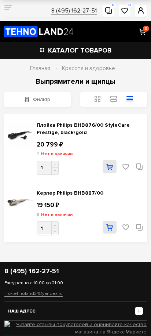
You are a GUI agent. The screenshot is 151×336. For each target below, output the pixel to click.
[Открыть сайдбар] (8, 7)
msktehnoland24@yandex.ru (33, 293)
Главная (40, 68)
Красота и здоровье (88, 68)
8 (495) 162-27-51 (74, 10)
